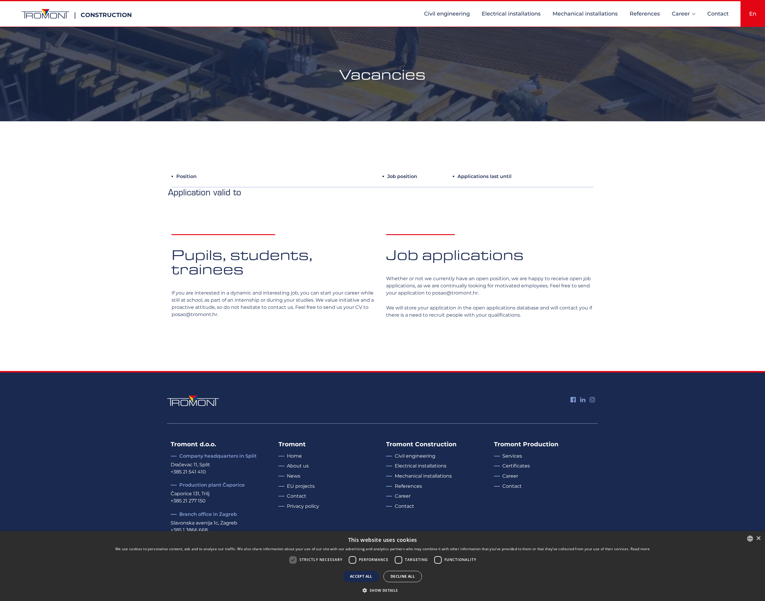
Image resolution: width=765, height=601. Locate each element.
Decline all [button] (403, 576)
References (645, 13)
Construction (106, 15)
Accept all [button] (361, 576)
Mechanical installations (585, 13)
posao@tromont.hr (194, 314)
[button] (382, 590)
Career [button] (681, 13)
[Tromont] (45, 14)
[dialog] (382, 566)
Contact (718, 13)
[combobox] (750, 539)
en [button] (752, 13)
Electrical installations (511, 13)
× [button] (758, 538)
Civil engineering (447, 13)
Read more (640, 548)
